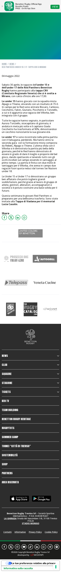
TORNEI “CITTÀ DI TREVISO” (16, 446)
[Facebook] (4, 217)
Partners (7, 473)
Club (4, 364)
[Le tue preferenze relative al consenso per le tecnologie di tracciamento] (56, 567)
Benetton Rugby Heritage (16, 419)
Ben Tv (5, 400)
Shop (5, 464)
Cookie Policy (51, 532)
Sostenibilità (9, 455)
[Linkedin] (17, 217)
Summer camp (10, 437)
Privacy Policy (35, 532)
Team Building (10, 410)
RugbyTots (8, 428)
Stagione (7, 382)
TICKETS (6, 391)
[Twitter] (11, 217)
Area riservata (10, 482)
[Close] (2, 6)
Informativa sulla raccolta (18, 568)
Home (4, 64)
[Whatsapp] (24, 217)
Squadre (7, 373)
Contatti (7, 532)
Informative (20, 532)
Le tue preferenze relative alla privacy (33, 563)
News (11, 64)
